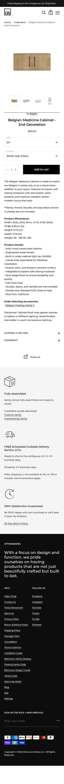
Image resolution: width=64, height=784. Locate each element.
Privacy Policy (11, 619)
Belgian (33, 113)
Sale (6, 693)
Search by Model (12, 681)
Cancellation (10, 641)
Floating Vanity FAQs (15, 664)
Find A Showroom (13, 607)
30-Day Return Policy (16, 523)
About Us (9, 613)
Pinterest (36, 624)
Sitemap (8, 698)
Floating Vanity (12, 414)
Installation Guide (13, 653)
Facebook (37, 596)
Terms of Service (12, 647)
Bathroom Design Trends (17, 670)
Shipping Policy (12, 630)
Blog (6, 687)
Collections (20, 22)
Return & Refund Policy (16, 624)
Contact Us (10, 602)
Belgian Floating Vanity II (20, 305)
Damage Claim (12, 636)
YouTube (36, 607)
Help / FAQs (10, 596)
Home (7, 22)
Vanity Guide (10, 675)
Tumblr (36, 619)
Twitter (35, 613)
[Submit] (58, 722)
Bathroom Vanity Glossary (17, 658)
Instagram (37, 602)
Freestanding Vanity (15, 418)
